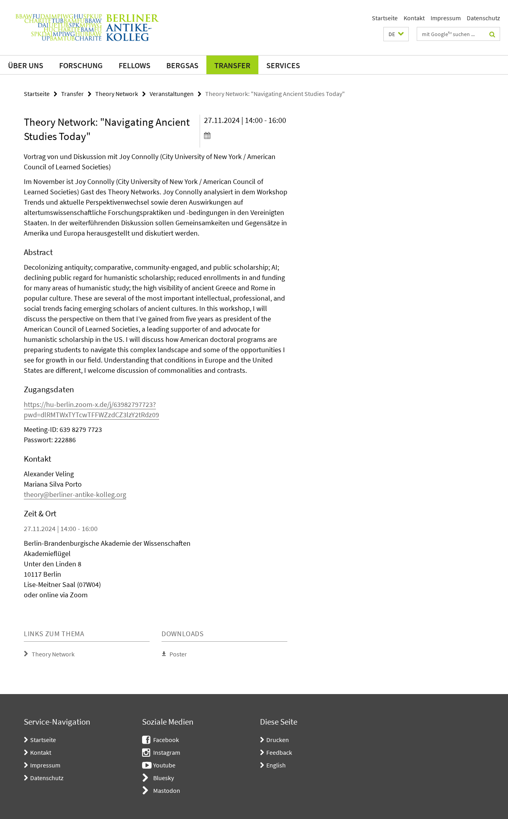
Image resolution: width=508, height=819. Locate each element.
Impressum (446, 18)
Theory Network (116, 94)
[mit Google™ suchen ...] (492, 34)
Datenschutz (483, 18)
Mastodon (166, 790)
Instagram (166, 752)
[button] (396, 34)
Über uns (25, 65)
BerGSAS (182, 65)
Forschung (81, 65)
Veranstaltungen (172, 94)
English (276, 765)
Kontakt (414, 18)
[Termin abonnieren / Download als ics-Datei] (245, 135)
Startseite (385, 18)
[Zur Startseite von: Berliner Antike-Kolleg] (87, 27)
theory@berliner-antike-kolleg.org (75, 494)
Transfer (232, 65)
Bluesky (163, 778)
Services (283, 65)
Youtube (164, 765)
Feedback (279, 752)
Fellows (134, 65)
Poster (178, 654)
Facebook (166, 740)
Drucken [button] (277, 740)
